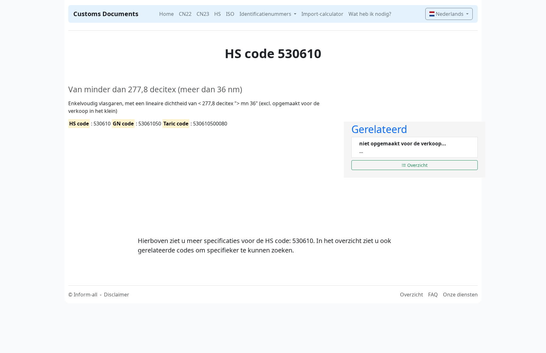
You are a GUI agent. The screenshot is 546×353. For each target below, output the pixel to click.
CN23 (203, 13)
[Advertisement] (202, 176)
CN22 (185, 13)
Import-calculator (322, 13)
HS (217, 13)
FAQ (433, 294)
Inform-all (85, 294)
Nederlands (449, 13)
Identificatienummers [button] (266, 13)
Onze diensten (460, 294)
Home (166, 13)
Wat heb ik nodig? (370, 13)
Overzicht (417, 165)
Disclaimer (116, 294)
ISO (230, 13)
